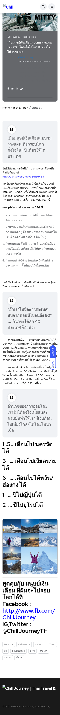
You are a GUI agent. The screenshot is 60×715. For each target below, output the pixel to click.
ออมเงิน (35, 80)
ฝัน (44, 72)
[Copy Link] (21, 89)
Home (6, 107)
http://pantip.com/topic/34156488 (23, 176)
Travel (36, 72)
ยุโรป (41, 76)
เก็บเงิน (46, 80)
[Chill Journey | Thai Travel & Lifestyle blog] (12, 6)
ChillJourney (40, 67)
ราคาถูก (24, 80)
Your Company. (42, 706)
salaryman (25, 72)
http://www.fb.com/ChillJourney (28, 614)
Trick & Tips (19, 107)
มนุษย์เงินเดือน (27, 76)
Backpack (25, 67)
